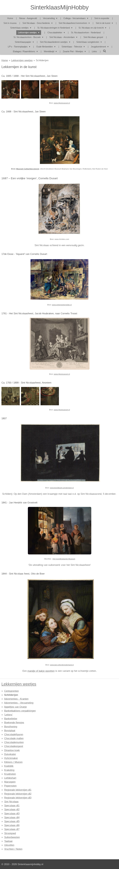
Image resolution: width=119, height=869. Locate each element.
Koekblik (8, 766)
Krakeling (9, 770)
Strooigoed (10, 833)
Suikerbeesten (12, 837)
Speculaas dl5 (11, 821)
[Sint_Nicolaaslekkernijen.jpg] (49, 89)
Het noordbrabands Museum (64, 559)
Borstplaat (9, 730)
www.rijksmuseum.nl (62, 103)
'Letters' (8, 714)
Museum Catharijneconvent (27, 169)
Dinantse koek (12, 750)
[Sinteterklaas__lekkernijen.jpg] (69, 89)
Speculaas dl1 (11, 805)
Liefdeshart (10, 778)
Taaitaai (8, 841)
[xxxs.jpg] (30, 396)
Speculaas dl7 (11, 829)
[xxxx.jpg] (49, 396)
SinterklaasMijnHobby (59, 7)
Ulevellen (9, 845)
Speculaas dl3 (11, 813)
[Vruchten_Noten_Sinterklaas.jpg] (10, 396)
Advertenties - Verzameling (18, 702)
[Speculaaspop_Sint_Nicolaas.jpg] (30, 89)
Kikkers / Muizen (13, 762)
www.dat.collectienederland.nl (62, 665)
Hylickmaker (11, 758)
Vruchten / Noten (13, 849)
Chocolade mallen (14, 738)
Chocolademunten (14, 742)
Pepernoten (10, 785)
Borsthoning (10, 726)
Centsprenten (11, 691)
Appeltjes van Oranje (15, 706)
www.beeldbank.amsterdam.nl (62, 488)
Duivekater (10, 754)
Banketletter (10, 718)
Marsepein (10, 781)
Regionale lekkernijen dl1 (17, 789)
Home (4, 60)
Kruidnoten (10, 774)
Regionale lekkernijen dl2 (17, 793)
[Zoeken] (104, 51)
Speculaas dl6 (11, 825)
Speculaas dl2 (11, 809)
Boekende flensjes (14, 722)
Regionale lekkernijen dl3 (17, 797)
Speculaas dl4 (11, 817)
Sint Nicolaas (11, 801)
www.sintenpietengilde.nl (62, 305)
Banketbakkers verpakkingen (20, 710)
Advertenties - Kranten (16, 698)
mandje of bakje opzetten (41, 671)
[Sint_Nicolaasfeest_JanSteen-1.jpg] (10, 89)
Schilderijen (42, 60)
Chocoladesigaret (13, 746)
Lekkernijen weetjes (22, 60)
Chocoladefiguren (13, 734)
